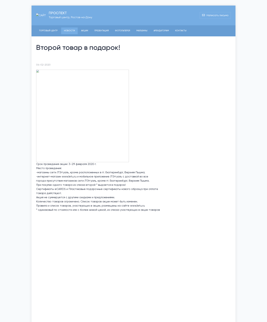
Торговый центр (48, 31)
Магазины (141, 31)
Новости (69, 31)
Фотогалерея (122, 31)
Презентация (101, 31)
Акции (84, 31)
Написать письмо (217, 15)
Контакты (180, 31)
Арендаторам (161, 31)
